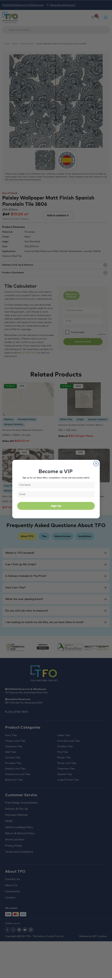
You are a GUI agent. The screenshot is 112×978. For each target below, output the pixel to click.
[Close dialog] (96, 463)
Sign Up (56, 506)
